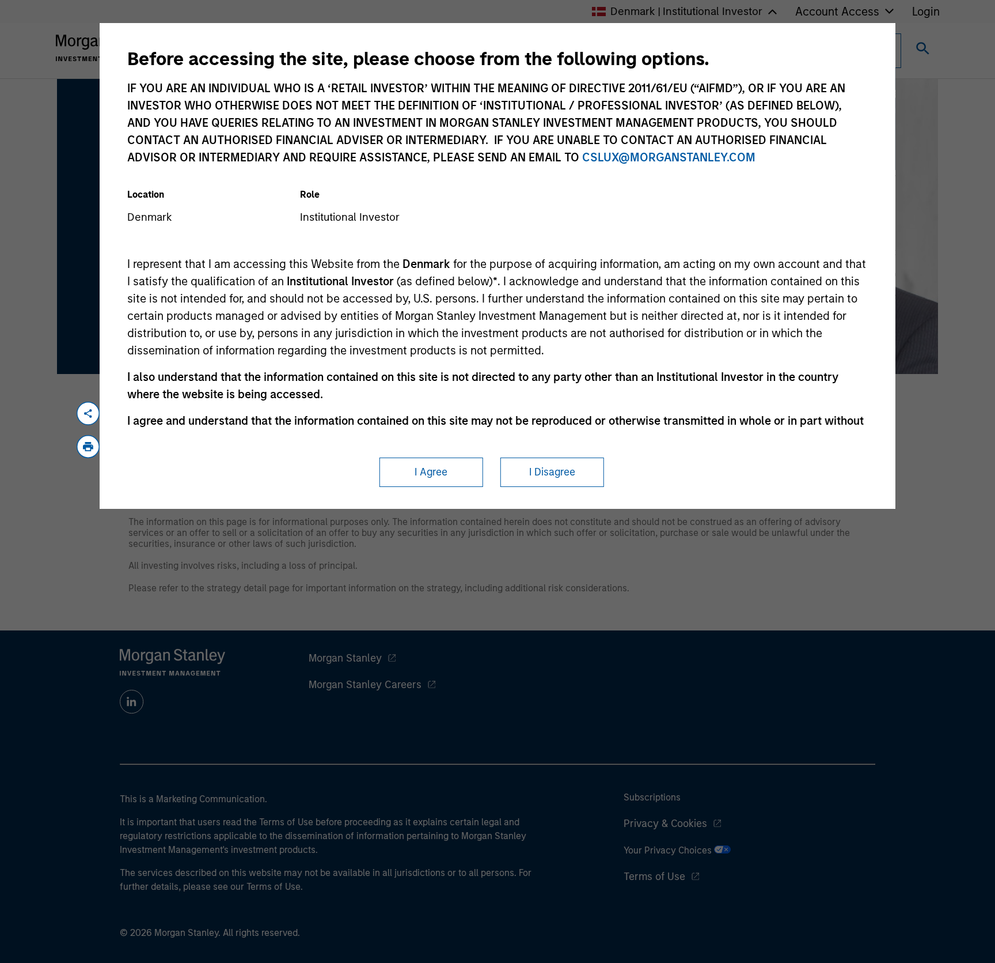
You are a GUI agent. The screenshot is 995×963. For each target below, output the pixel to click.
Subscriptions (652, 797)
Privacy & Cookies (665, 823)
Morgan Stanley (345, 658)
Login (926, 11)
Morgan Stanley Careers (365, 684)
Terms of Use (654, 876)
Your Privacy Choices (669, 850)
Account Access (837, 11)
